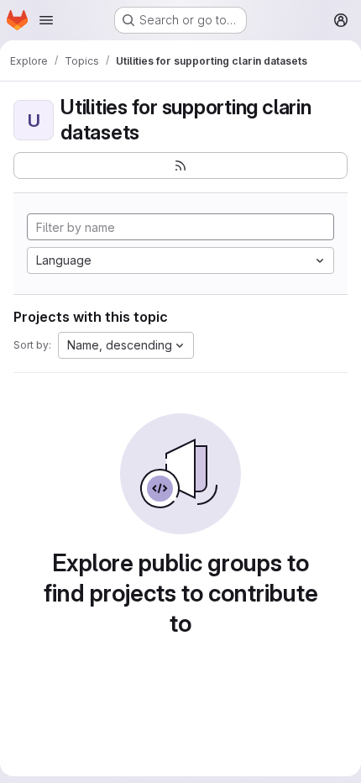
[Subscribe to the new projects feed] (180, 165)
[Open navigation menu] (46, 20)
